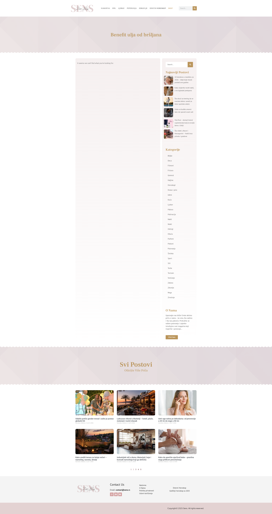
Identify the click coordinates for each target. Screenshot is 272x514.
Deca (170, 161)
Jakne (170, 195)
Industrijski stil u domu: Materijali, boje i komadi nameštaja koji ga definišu (134, 458)
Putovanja (132, 8)
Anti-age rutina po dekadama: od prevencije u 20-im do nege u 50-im (177, 420)
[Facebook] (120, 494)
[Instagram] (112, 494)
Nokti (170, 224)
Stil (114, 8)
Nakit (170, 219)
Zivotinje (171, 297)
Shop (170, 8)
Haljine (170, 180)
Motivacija (172, 214)
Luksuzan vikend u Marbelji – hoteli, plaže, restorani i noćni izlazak (135, 420)
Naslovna (105, 8)
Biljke (170, 156)
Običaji (170, 229)
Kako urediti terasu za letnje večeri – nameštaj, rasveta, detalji (91, 458)
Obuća (170, 234)
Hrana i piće (172, 190)
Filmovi (171, 165)
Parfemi (171, 239)
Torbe (170, 268)
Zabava (170, 283)
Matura (170, 209)
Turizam (171, 273)
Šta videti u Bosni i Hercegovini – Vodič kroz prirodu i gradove (184, 133)
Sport (170, 258)
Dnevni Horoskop (158, 8)
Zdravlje (143, 8)
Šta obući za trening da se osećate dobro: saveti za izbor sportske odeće (184, 101)
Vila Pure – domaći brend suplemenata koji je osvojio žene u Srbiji (185, 122)
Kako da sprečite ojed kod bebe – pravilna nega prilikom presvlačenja (176, 458)
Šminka (170, 253)
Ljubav (121, 8)
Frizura (170, 170)
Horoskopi (172, 185)
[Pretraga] (195, 8)
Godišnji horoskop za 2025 (179, 491)
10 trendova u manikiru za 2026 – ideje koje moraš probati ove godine (184, 79)
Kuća (169, 200)
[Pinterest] (116, 494)
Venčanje (171, 278)
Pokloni (171, 244)
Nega (170, 292)
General (171, 175)
